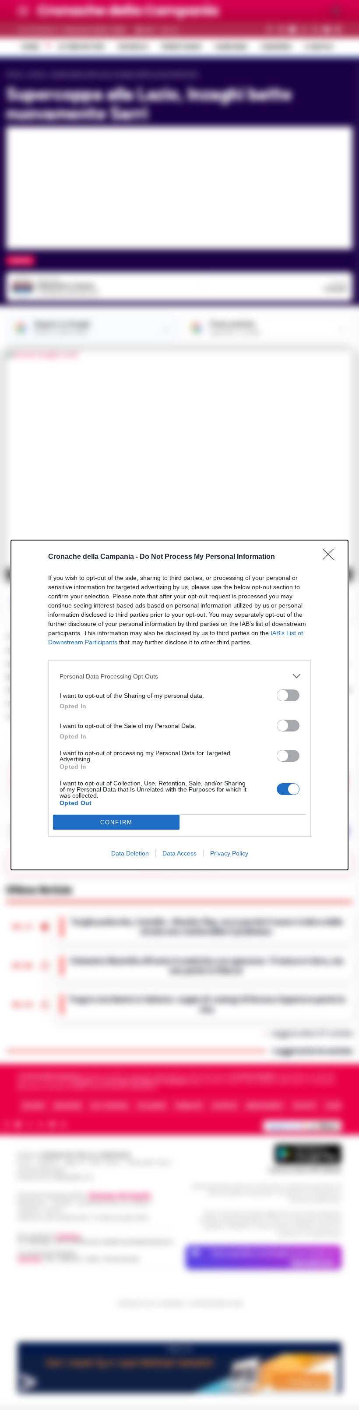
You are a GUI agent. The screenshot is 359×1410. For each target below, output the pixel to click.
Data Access (179, 853)
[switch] (288, 695)
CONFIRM (116, 822)
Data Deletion (130, 853)
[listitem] (179, 676)
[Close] (331, 557)
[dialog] (179, 705)
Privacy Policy (229, 853)
